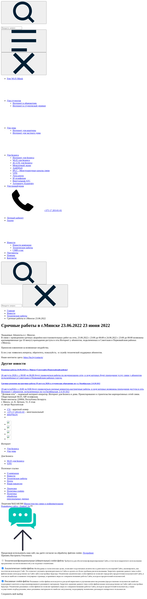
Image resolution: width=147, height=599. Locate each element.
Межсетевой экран (22, 165)
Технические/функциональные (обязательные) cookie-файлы (34, 560)
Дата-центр (18, 175)
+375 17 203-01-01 (53, 210)
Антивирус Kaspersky (23, 183)
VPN (15, 173)
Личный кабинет (15, 218)
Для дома (11, 128)
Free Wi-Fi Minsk (15, 78)
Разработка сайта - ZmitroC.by (15, 506)
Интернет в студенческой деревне (29, 106)
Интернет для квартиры (24, 130)
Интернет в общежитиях (25, 103)
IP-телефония (19, 178)
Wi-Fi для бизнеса (21, 160)
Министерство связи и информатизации (43, 503)
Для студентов (14, 100)
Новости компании (22, 245)
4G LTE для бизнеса (22, 163)
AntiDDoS (18, 168)
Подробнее (88, 553)
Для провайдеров (15, 186)
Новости (11, 242)
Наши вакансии (14, 483)
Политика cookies (15, 491)
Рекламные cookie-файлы (17, 581)
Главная (11, 310)
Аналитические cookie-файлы (19, 568)
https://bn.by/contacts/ (33, 357)
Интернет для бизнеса (23, 157)
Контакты (12, 258)
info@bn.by (12, 414)
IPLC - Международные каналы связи (31, 170)
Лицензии (12, 488)
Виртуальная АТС (21, 181)
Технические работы (23, 247)
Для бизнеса (13, 155)
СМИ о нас (18, 250)
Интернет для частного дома (27, 133)
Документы (12, 253)
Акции (10, 220)
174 (8, 409)
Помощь (11, 255)
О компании (13, 473)
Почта (10, 481)
